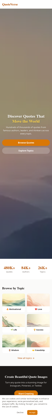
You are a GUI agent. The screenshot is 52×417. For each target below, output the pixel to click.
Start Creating (26, 393)
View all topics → (26, 358)
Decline (20, 412)
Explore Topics (26, 150)
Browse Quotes (26, 142)
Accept (32, 412)
